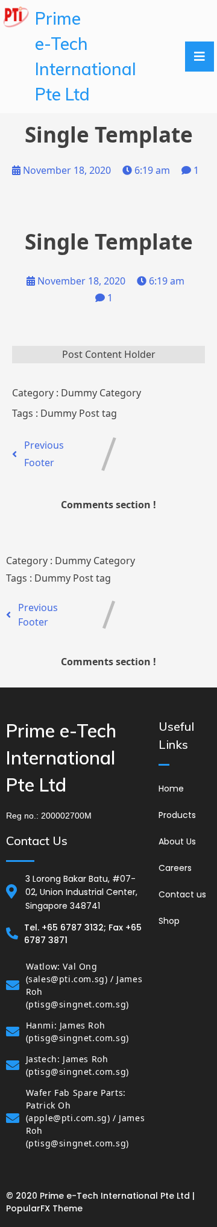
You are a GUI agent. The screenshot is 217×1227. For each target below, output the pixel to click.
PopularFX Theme (44, 1208)
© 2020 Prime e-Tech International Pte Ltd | (100, 1196)
